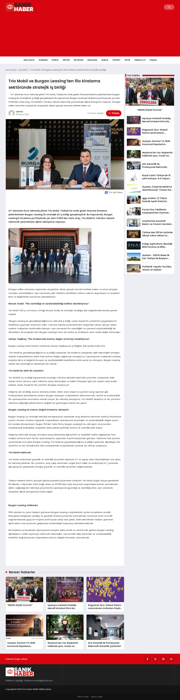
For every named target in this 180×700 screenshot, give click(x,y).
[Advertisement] (90, 35)
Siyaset (116, 60)
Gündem (43, 60)
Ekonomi (78, 60)
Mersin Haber (83, 696)
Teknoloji (139, 60)
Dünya (55, 60)
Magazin (92, 60)
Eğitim (66, 60)
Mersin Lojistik (97, 696)
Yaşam (153, 60)
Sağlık (104, 60)
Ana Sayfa (28, 60)
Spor (127, 60)
